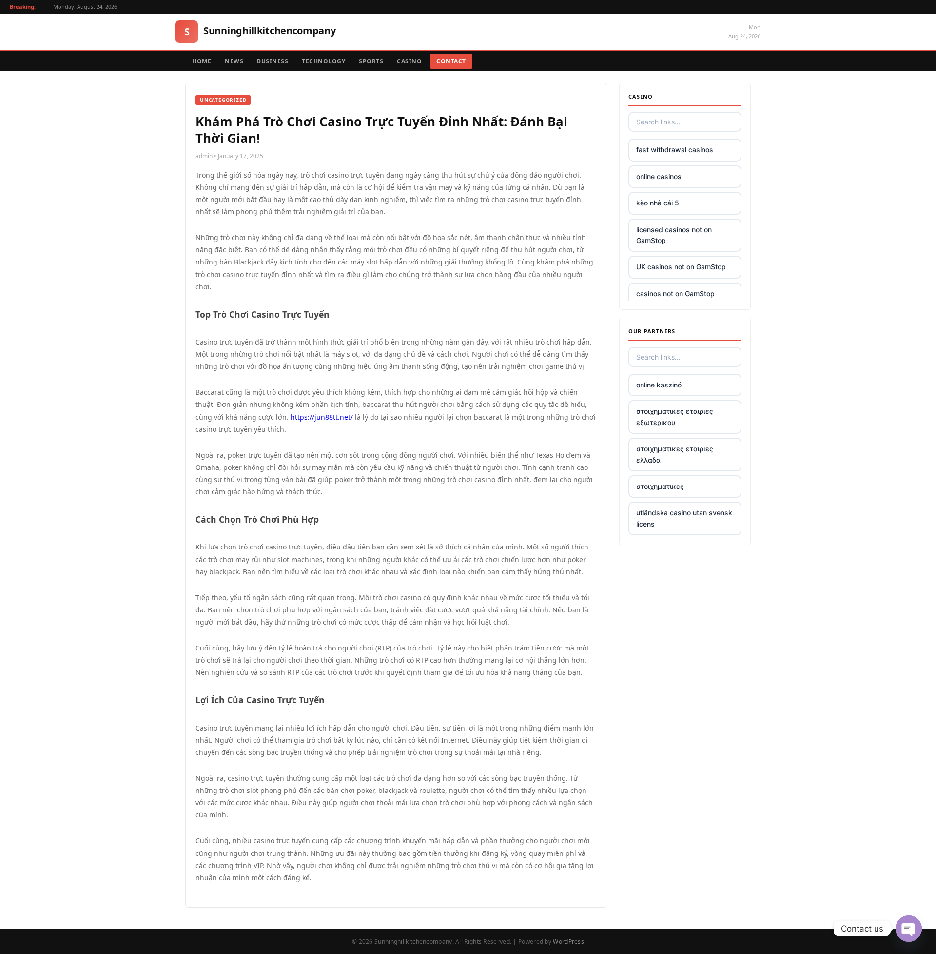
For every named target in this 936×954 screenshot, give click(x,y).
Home (201, 61)
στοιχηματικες (660, 486)
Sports (371, 61)
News (234, 61)
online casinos (659, 176)
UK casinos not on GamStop (681, 267)
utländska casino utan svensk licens (684, 518)
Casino (409, 61)
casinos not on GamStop (675, 293)
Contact (451, 61)
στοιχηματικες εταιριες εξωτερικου (674, 416)
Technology (323, 61)
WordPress (568, 941)
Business (272, 61)
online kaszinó (659, 385)
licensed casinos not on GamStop (674, 234)
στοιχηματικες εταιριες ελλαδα (674, 454)
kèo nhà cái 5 (657, 203)
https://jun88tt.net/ (322, 417)
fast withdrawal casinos (674, 149)
